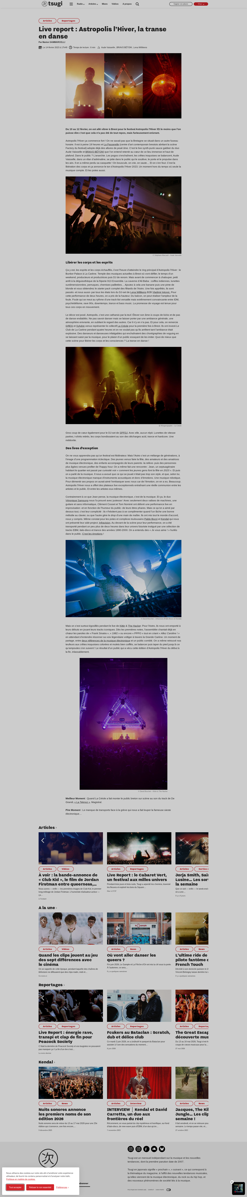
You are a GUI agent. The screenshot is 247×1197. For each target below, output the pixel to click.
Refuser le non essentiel (40, 1187)
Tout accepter (15, 1187)
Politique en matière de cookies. (20, 1179)
